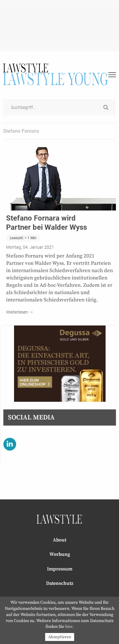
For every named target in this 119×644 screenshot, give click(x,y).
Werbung (59, 554)
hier (68, 626)
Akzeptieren (59, 637)
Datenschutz (59, 583)
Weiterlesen (17, 312)
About (59, 540)
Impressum (59, 569)
